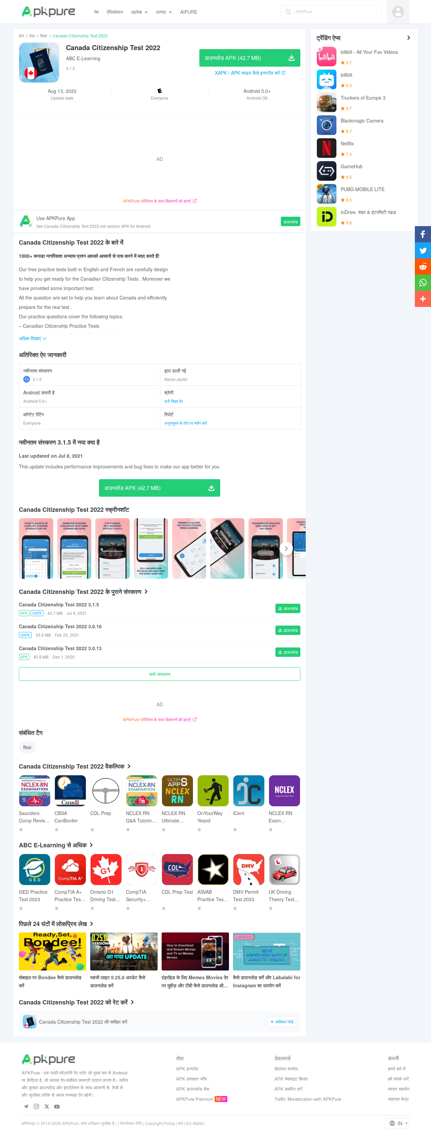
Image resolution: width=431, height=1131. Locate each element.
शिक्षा (43, 35)
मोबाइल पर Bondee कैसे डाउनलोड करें (50, 981)
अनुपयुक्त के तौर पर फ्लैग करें (185, 423)
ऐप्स (32, 35)
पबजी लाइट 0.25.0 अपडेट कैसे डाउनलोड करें (117, 981)
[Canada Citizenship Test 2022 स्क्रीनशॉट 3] (151, 548)
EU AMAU (195, 1123)
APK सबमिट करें (288, 1089)
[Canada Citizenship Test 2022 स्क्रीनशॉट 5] (227, 548)
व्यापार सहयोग (398, 1089)
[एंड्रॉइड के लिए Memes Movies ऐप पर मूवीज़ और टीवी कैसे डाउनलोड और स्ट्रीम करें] (195, 951)
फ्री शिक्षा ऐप (173, 401)
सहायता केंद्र (398, 1099)
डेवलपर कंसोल (286, 1068)
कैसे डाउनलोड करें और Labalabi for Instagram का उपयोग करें (266, 981)
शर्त (180, 1123)
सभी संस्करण (160, 674)
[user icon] (398, 12)
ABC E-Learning (83, 58)
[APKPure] (48, 11)
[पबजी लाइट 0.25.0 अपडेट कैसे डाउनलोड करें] (124, 951)
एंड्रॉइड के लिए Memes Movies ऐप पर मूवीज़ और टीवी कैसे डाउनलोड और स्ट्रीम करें (195, 981)
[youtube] (57, 1107)
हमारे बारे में (396, 1068)
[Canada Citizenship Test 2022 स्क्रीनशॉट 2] (112, 548)
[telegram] (26, 1107)
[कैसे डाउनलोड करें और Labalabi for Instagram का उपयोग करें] (266, 951)
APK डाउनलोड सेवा (192, 1089)
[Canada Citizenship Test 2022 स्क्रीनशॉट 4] (189, 548)
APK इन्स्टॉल (187, 1068)
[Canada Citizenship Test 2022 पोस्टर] (36, 548)
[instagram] (36, 1107)
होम (21, 35)
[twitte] (46, 1107)
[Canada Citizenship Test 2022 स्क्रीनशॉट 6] (265, 548)
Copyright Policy (160, 1123)
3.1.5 (37, 379)
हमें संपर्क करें (398, 1078)
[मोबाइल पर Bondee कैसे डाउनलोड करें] (52, 951)
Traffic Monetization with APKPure (307, 1099)
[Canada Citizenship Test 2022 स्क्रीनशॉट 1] (74, 548)
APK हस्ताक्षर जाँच (191, 1078)
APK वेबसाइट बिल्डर (291, 1078)
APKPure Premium (194, 1099)
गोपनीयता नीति (131, 1123)
